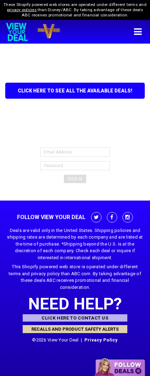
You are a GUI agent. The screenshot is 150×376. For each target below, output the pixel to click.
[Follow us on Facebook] (112, 217)
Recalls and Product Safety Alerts (75, 329)
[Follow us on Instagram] (127, 217)
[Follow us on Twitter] (96, 217)
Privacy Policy (101, 340)
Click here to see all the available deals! (75, 90)
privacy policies (22, 9)
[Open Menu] (137, 32)
